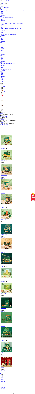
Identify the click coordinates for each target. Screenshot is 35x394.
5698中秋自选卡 (33, 10)
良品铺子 (7, 124)
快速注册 (8, 0)
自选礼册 (2, 11)
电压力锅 (5, 63)
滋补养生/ (2, 61)
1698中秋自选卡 (20, 10)
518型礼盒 (15, 34)
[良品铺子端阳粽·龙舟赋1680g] (6, 189)
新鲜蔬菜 (2, 47)
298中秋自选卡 (5, 10)
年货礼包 (2, 38)
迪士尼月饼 (15, 28)
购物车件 (1, 2)
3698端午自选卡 (30, 10)
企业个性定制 (2, 24)
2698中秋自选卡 (23, 10)
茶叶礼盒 (2, 57)
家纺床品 (2, 73)
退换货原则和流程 (3, 381)
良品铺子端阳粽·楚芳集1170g (4, 175)
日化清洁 (2, 67)
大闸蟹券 (2, 32)
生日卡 (8, 7)
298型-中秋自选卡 (3, 91)
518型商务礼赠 (8, 23)
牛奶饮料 (2, 59)
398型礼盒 (4, 34)
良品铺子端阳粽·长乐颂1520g (4, 219)
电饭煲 (3, 63)
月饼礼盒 (2, 27)
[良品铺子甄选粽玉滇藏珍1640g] (6, 248)
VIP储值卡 (2, 12)
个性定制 (4, 25)
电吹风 (5, 69)
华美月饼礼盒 (20, 28)
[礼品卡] (1, 4)
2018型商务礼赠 (21, 23)
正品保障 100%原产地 (3, 387)
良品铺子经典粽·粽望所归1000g (4, 234)
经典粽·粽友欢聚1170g (3, 352)
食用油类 (2, 50)
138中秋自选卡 (27, 10)
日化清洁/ (2, 70)
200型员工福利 (2, 17)
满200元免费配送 (3, 388)
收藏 (0, 0)
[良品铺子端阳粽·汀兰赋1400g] (6, 204)
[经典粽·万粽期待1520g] (6, 337)
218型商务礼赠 (2, 23)
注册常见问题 (2, 375)
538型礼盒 (6, 34)
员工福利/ (2, 20)
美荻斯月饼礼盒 (5, 28)
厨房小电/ (2, 65)
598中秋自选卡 (11, 10)
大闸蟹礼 (4, 35)
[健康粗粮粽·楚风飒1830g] (6, 263)
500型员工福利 (8, 17)
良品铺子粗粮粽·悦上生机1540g (4, 160)
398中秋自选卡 (8, 10)
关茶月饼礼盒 (17, 28)
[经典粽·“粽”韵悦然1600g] (6, 322)
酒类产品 (2, 58)
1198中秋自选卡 (17, 10)
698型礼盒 (11, 34)
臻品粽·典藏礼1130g (3, 367)
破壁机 (11, 63)
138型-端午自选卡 (2, 113)
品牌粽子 (2, 124)
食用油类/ (2, 54)
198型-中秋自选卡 (3, 86)
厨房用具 (4, 65)
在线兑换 (1, 1)
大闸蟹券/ (2, 35)
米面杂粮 (4, 54)
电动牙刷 (8, 69)
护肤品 (2, 69)
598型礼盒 (9, 34)
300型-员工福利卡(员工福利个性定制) (3, 116)
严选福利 (4, 20)
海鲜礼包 (4, 48)
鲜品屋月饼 (12, 28)
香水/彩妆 (4, 69)
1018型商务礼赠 (14, 23)
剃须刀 (6, 69)
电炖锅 (2, 63)
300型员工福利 (5, 17)
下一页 (1, 373)
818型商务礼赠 (11, 23)
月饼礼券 (4, 30)
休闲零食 (2, 39)
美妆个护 (4, 70)
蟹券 (7, 7)
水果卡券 (2, 13)
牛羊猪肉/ (2, 48)
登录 (6, 0)
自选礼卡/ (2, 15)
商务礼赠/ (2, 25)
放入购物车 (4, 178)
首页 (0, 124)
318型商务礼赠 (5, 23)
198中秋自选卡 (2, 10)
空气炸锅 (10, 63)
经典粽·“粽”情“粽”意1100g (3, 308)
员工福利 (2, 7)
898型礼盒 (13, 34)
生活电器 (2, 72)
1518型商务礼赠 (17, 23)
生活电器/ (2, 76)
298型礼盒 (2, 34)
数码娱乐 (2, 74)
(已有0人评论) (2, 148)
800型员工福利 (11, 17)
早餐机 (13, 63)
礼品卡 (1, 7)
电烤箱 (8, 63)
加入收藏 (2, 178)
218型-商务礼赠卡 (2, 122)
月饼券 (6, 7)
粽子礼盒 (4, 124)
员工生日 (2, 19)
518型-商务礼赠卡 (2, 119)
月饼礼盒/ (2, 30)
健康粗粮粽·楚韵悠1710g (3, 293)
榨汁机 (14, 63)
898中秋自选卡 (14, 10)
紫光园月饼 (10, 28)
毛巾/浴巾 (10, 69)
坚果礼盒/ (2, 40)
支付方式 (2, 377)
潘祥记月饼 (8, 28)
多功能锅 (7, 63)
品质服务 (2, 379)
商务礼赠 (4, 7)
